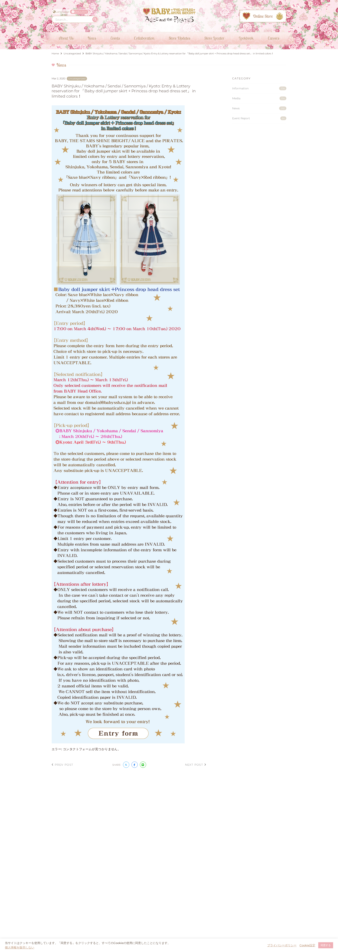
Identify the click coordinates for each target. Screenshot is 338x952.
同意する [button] (326, 945)
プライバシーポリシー (282, 945)
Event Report (258, 118)
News (258, 108)
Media (258, 98)
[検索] (95, 19)
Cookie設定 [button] (307, 945)
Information (258, 88)
